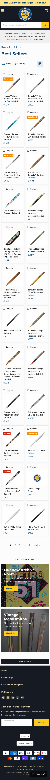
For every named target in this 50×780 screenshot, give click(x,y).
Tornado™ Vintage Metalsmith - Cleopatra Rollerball (36, 213)
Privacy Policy (22, 767)
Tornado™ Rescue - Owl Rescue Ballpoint (37, 135)
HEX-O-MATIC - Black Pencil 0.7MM (36, 528)
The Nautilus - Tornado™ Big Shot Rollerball (36, 175)
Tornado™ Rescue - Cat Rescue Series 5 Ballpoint (11, 491)
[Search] (45, 25)
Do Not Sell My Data (37, 767)
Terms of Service (8, 767)
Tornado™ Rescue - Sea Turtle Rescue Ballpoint (11, 137)
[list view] (46, 64)
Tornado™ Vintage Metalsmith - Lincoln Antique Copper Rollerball (11, 293)
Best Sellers (14, 47)
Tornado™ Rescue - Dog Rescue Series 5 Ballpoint (12, 453)
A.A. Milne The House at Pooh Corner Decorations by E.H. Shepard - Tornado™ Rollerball (12, 374)
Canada (24, 743)
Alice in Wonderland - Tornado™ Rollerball (12, 212)
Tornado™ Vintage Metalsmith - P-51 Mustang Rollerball (35, 371)
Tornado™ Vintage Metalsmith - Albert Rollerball (11, 415)
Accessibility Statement (25, 769)
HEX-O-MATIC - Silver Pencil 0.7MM (12, 528)
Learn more (38, 39)
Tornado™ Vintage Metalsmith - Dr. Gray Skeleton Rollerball (12, 175)
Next (36, 545)
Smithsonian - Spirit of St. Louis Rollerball (37, 413)
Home (3, 47)
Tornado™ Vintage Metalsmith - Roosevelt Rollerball (36, 333)
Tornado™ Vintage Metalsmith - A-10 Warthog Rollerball (35, 99)
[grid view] (40, 64)
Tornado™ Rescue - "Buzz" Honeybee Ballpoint (36, 292)
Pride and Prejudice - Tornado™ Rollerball (36, 250)
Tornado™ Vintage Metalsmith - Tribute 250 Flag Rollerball (11, 99)
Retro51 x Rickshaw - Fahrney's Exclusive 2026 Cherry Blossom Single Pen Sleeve (12, 253)
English (23, 736)
